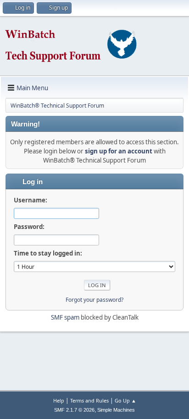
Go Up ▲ (125, 400)
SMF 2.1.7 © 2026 (74, 410)
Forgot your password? (94, 300)
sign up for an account (118, 151)
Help (58, 400)
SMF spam (65, 317)
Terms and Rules (89, 400)
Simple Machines (116, 410)
